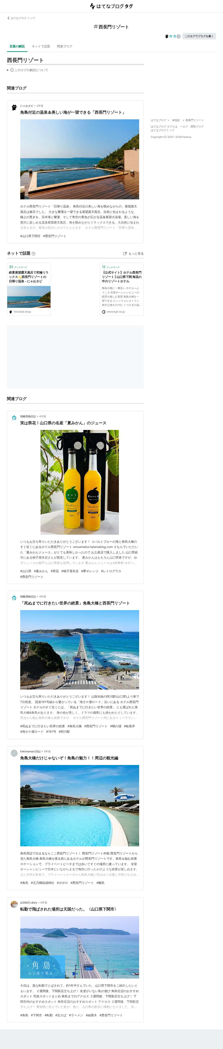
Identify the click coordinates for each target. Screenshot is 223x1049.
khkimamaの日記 (30, 751)
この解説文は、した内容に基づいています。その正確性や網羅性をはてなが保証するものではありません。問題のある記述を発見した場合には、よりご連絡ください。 (27, 71)
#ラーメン (76, 1015)
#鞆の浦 (115, 726)
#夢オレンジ (89, 571)
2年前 (40, 105)
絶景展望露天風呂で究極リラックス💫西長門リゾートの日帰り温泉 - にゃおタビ (29, 276)
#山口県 (25, 571)
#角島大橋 (75, 726)
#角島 (24, 883)
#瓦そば (60, 1015)
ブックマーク (18, 267)
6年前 (44, 902)
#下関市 (36, 1015)
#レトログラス (111, 571)
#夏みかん (41, 571)
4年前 (42, 416)
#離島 (100, 883)
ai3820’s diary (28, 902)
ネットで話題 (41, 46)
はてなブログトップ (162, 130)
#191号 (51, 731)
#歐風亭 (129, 726)
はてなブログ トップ (23, 18)
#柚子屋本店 (70, 571)
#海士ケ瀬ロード (32, 731)
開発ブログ (197, 126)
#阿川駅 (64, 731)
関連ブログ (64, 46)
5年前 (47, 751)
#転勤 (49, 1015)
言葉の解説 (17, 46)
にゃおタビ (26, 105)
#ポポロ (62, 883)
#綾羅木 (91, 1015)
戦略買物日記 (28, 416)
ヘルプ (184, 126)
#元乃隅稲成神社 (42, 883)
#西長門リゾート (54, 236)
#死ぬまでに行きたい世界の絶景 (42, 726)
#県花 (55, 571)
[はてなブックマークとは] (33, 253)
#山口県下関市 (30, 236)
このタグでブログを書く (199, 36)
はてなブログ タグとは (164, 126)
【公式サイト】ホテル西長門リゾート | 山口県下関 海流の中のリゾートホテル (122, 276)
